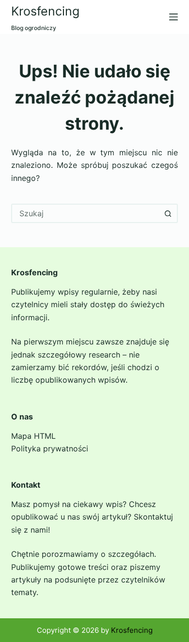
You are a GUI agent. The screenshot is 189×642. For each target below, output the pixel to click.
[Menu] (173, 17)
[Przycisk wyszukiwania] (168, 213)
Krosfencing (45, 11)
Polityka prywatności (49, 448)
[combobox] (85, 213)
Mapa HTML (33, 436)
